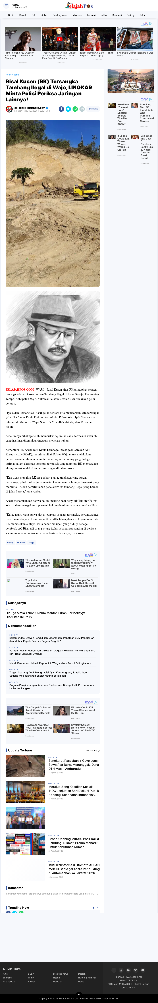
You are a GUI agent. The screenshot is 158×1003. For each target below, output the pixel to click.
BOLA (31, 973)
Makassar (77, 15)
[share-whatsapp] (75, 109)
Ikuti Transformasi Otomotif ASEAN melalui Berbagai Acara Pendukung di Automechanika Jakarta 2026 (74, 869)
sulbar (104, 15)
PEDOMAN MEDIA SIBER (120, 984)
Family (31, 977)
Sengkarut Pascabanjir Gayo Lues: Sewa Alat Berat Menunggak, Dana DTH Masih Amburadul (73, 765)
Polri (34, 15)
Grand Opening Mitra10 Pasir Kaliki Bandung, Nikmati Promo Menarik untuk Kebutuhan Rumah (73, 843)
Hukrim (21, 542)
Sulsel (44, 15)
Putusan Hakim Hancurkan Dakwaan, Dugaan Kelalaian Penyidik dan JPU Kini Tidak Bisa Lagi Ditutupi (52, 652)
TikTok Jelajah (142, 984)
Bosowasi (117, 15)
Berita (11, 15)
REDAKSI (119, 977)
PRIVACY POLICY (128, 980)
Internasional (9, 981)
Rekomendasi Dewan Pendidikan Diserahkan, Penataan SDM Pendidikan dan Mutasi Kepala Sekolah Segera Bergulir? (51, 639)
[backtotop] (79, 995)
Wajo (31, 542)
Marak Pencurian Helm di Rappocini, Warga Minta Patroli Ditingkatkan (50, 663)
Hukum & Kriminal (87, 977)
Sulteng (130, 15)
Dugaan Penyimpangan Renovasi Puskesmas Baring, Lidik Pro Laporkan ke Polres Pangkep (51, 687)
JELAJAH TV (128, 987)
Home (9, 74)
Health (56, 977)
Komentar (93, 109)
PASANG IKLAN (134, 977)
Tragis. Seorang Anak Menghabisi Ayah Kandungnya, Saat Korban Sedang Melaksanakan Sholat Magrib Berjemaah (48, 674)
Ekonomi (91, 15)
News (81, 981)
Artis (5, 973)
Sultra (142, 15)
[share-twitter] (68, 109)
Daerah (22, 15)
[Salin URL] (82, 109)
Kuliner (31, 981)
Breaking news (60, 15)
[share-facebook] (61, 109)
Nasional (57, 981)
